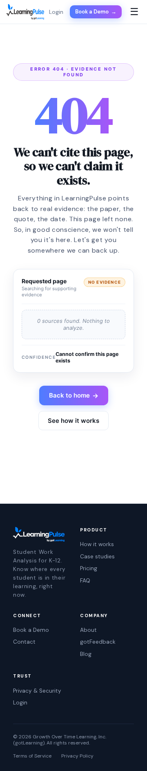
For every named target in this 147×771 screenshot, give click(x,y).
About (88, 630)
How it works (97, 544)
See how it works (73, 420)
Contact (24, 641)
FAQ (85, 580)
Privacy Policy (77, 756)
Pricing (88, 568)
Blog (85, 654)
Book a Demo (95, 11)
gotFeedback (98, 641)
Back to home (73, 395)
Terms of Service (32, 756)
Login (20, 702)
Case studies (97, 556)
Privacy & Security (37, 690)
